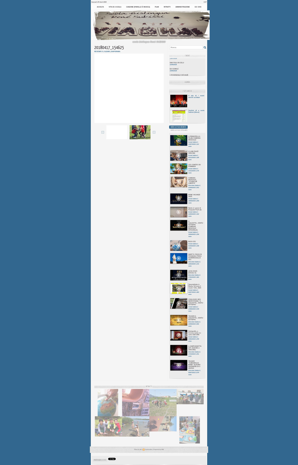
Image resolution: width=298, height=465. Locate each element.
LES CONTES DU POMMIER (194, 165)
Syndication (148, 449)
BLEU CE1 (192, 241)
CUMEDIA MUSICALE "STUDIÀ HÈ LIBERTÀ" (192, 180)
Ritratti (167, 7)
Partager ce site (100, 460)
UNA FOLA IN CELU (177, 59)
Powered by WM (158, 449)
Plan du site (138, 449)
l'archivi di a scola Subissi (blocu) (196, 111)
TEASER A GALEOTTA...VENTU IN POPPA (195, 318)
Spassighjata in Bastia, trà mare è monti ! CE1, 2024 (194, 286)
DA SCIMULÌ (174, 65)
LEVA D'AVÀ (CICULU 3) (192, 272)
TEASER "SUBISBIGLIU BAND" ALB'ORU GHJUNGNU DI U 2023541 (194, 364)
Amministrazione (182, 7)
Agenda (187, 82)
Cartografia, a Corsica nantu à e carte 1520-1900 (194, 333)
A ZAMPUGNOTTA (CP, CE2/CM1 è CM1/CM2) (194, 348)
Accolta (100, 7)
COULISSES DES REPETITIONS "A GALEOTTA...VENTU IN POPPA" (195, 302)
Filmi (157, 7)
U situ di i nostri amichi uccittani (196, 96)
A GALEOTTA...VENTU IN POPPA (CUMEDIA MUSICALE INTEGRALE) (195, 225)
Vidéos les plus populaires (179, 130)
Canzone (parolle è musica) (138, 7)
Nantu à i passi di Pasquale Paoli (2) (194, 209)
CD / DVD (198, 7)
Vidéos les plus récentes (178, 127)
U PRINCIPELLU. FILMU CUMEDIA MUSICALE (194, 138)
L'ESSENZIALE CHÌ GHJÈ (179, 71)
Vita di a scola (115, 7)
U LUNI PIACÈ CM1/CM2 (193, 152)
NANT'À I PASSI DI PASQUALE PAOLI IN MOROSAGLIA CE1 (195, 256)
